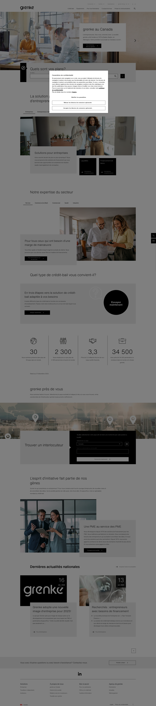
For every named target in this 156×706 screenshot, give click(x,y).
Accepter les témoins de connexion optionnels (77, 108)
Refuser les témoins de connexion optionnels (78, 102)
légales (74, 92)
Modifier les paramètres (79, 97)
